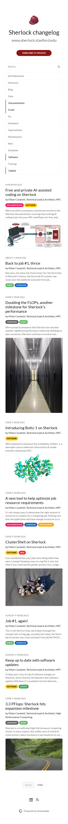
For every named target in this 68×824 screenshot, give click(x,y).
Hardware (13, 123)
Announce (13, 82)
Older (40, 784)
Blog (10, 89)
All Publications (16, 76)
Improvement (15, 130)
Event (11, 109)
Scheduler (13, 150)
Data (10, 96)
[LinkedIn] (32, 799)
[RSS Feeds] (37, 799)
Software (13, 157)
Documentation (16, 103)
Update (12, 170)
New (10, 143)
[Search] (58, 66)
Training (12, 163)
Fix (9, 116)
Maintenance (15, 136)
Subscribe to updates (34, 53)
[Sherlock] (33, 20)
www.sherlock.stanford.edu (34, 40)
